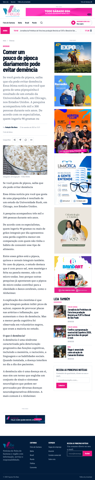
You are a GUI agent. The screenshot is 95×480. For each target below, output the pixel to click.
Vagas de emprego (54, 447)
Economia (33, 467)
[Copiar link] (31, 139)
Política (32, 463)
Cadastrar (62, 385)
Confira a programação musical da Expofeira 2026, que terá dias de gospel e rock (79, 333)
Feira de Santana (9, 22)
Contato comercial (54, 455)
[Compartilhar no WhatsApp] (25, 139)
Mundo (34, 22)
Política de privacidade (24, 2)
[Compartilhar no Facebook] (14, 139)
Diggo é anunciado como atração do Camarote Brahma (76, 352)
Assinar (87, 453)
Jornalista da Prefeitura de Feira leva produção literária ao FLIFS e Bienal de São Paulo (79, 313)
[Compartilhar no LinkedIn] (20, 139)
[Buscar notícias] (41, 23)
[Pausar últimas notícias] (91, 30)
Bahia (20, 22)
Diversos (11, 40)
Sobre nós (5, 2)
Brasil (27, 22)
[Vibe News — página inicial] (11, 11)
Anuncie (13, 2)
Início (4, 40)
